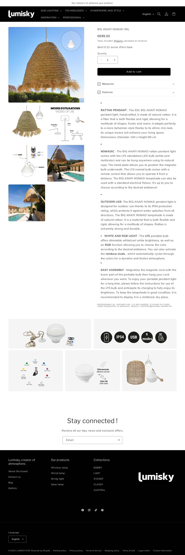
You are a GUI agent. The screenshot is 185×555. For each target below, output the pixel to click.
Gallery (12, 488)
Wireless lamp (59, 467)
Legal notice (144, 550)
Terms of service (93, 550)
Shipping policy (112, 550)
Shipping (118, 41)
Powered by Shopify (40, 550)
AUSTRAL (99, 490)
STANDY (98, 478)
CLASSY (98, 484)
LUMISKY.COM (23, 550)
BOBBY (98, 467)
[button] (51, 10)
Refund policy (59, 550)
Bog (10, 482)
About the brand (18, 471)
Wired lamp (58, 473)
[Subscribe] (118, 440)
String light (57, 478)
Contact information (162, 550)
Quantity (102, 53)
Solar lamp (57, 484)
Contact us (14, 477)
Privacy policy (76, 550)
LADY (97, 473)
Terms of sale (129, 550)
